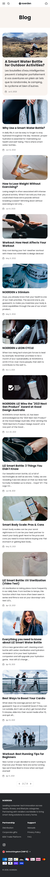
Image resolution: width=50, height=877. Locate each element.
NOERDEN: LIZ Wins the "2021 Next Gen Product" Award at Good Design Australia (24, 407)
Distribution (7, 827)
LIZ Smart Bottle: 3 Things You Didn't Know (22, 467)
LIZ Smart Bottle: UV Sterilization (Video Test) (24, 582)
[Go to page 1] (19, 783)
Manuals (31, 827)
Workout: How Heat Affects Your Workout (24, 244)
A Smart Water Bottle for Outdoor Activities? (25, 63)
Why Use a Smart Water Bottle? (23, 128)
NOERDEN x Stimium (15, 292)
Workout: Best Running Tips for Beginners (23, 755)
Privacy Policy (34, 832)
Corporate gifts (9, 832)
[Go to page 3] (30, 783)
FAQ (29, 836)
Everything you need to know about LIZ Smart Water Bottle (22, 640)
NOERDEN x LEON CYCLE (18, 348)
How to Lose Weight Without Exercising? (21, 185)
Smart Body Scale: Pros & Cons (23, 525)
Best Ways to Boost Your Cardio (23, 698)
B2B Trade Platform (11, 836)
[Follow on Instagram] (4, 844)
